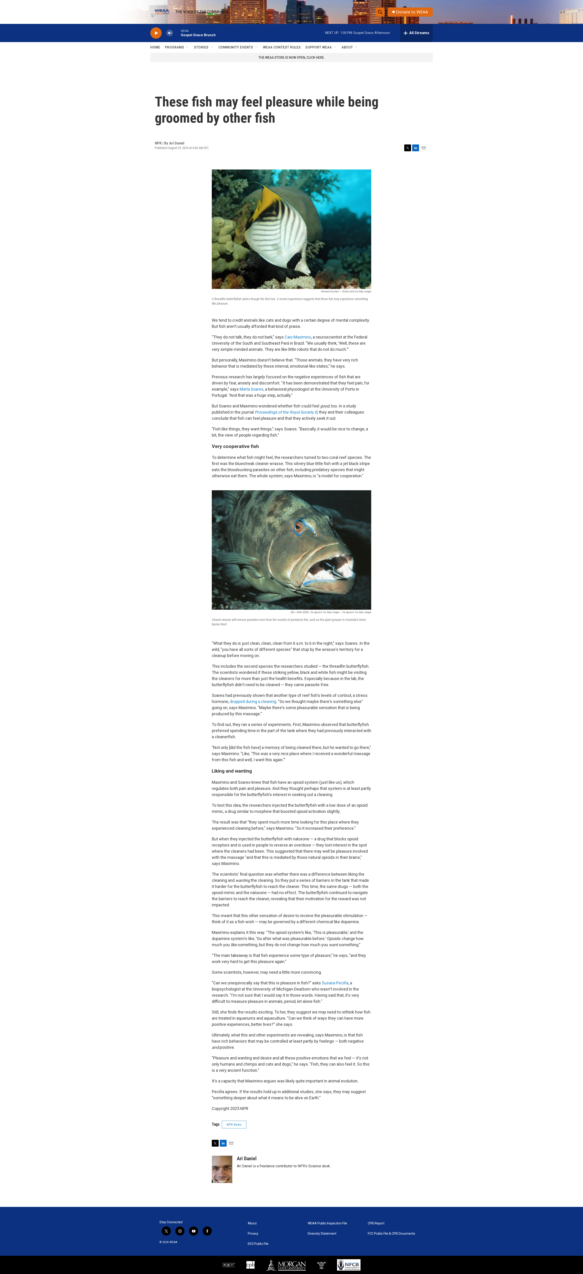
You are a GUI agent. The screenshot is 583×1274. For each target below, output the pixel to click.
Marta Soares (251, 389)
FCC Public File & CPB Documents (391, 1233)
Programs (174, 47)
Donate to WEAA (412, 12)
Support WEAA (318, 47)
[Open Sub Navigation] (187, 47)
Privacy (253, 1233)
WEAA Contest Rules (282, 47)
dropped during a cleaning (253, 701)
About (347, 47)
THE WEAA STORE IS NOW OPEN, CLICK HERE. (291, 57)
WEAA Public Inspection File (327, 1223)
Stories (201, 47)
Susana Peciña (335, 983)
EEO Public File (258, 1244)
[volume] (170, 33)
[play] (156, 33)
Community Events (235, 47)
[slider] (177, 32)
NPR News (234, 1124)
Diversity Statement (322, 1233)
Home (155, 47)
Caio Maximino (298, 337)
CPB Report (376, 1223)
